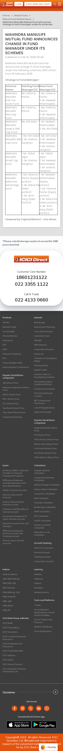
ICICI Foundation (11, 627)
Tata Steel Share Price (14, 412)
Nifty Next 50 (9, 596)
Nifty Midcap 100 (11, 592)
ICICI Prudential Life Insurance (12, 645)
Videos (37, 583)
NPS (5, 349)
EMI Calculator (41, 498)
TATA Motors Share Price (46, 457)
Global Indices (10, 574)
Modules (38, 587)
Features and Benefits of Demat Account (15, 510)
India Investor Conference (16, 367)
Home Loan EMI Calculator (42, 526)
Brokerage (39, 322)
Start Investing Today (38, 4)
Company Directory (12, 417)
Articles (38, 574)
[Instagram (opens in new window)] (22, 708)
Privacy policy (41, 365)
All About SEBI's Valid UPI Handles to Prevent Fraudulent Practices (16, 473)
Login (19, 4)
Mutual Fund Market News (17, 19)
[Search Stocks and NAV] (55, 4)
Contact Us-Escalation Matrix (45, 359)
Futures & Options (12, 354)
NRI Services (40, 344)
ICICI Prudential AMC (13, 650)
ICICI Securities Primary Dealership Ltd (14, 670)
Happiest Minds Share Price (45, 429)
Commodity (8, 331)
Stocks (6, 322)
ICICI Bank (8, 623)
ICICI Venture (9, 655)
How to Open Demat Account (13, 542)
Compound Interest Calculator (44, 479)
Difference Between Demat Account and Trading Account (13, 533)
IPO (4, 358)
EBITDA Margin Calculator (47, 484)
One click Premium (43, 331)
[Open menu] (59, 4)
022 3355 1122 (31, 284)
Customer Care (42, 336)
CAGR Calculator (42, 520)
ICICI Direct (8, 659)
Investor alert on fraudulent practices (44, 375)
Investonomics (41, 592)
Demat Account (42, 552)
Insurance (8, 340)
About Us (39, 354)
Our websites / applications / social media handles (44, 612)
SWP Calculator (42, 511)
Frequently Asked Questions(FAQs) (43, 383)
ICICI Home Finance (12, 664)
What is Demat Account (15, 490)
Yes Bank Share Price (13, 408)
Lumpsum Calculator (44, 493)
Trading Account (42, 556)
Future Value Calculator (46, 489)
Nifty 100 (7, 601)
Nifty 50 (6, 610)
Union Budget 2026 (12, 362)
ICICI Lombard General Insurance (14, 638)
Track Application (43, 631)
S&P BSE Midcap (11, 578)
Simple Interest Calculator (42, 472)
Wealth (37, 340)
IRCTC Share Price (12, 394)
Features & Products (44, 388)
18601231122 (31, 277)
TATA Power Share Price (46, 439)
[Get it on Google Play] (44, 724)
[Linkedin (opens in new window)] (38, 708)
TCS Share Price (42, 435)
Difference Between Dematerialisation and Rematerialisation (14, 483)
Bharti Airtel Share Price (46, 444)
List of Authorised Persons (43, 621)
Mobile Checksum (43, 626)
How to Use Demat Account (12, 496)
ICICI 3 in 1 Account (43, 548)
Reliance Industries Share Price (16, 388)
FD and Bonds (10, 336)
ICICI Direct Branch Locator (43, 394)
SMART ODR (40, 370)
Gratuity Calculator (43, 502)
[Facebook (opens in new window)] (14, 708)
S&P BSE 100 (9, 583)
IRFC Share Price (11, 399)
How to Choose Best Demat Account (13, 503)
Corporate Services (44, 349)
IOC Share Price (11, 403)
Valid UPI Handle (42, 412)
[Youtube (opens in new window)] (47, 708)
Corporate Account (43, 561)
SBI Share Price (10, 383)
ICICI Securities (10, 632)
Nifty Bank (8, 605)
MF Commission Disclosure (42, 402)
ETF (4, 344)
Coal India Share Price (45, 448)
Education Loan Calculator (42, 533)
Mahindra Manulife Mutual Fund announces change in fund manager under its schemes (27, 23)
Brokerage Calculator (45, 507)
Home (6, 15)
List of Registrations (44, 407)
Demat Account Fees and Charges (16, 524)
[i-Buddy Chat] (48, 745)
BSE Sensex (9, 587)
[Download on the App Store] (19, 724)
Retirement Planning (44, 327)
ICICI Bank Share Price (45, 453)
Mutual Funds (9, 327)
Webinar (38, 578)
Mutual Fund (21, 15)
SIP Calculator (41, 516)
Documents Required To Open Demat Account (15, 517)
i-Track (37, 605)
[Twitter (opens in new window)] (30, 708)
